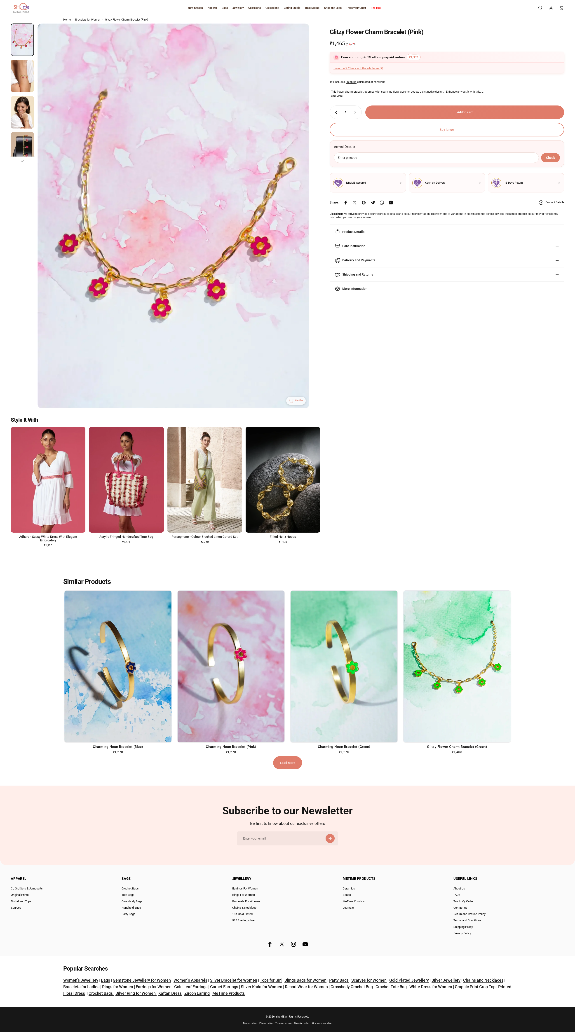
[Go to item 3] (22, 112)
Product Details (554, 202)
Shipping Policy (463, 927)
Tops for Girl (271, 980)
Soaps (347, 894)
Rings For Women (243, 894)
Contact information (322, 1023)
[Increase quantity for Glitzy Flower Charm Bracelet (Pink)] (356, 112)
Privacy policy (266, 1023)
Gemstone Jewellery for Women (142, 980)
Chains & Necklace (244, 907)
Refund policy (250, 1023)
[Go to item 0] (22, 39)
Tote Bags (128, 894)
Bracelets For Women (246, 901)
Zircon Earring (197, 993)
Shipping (351, 82)
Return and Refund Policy (469, 914)
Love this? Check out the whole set (356, 68)
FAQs (456, 894)
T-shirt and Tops (21, 901)
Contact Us (460, 907)
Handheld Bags (131, 907)
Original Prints (20, 894)
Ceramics (349, 888)
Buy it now (447, 129)
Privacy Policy (462, 933)
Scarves (16, 907)
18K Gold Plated (242, 914)
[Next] (297, 226)
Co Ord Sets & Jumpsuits (27, 888)
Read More (336, 96)
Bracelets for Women (88, 19)
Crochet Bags (130, 888)
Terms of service (283, 1023)
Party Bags (128, 914)
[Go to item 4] (22, 148)
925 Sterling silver (243, 920)
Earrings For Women (245, 888)
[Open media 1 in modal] (173, 215)
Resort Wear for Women (306, 986)
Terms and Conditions (467, 920)
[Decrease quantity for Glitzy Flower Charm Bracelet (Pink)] (335, 112)
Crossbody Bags (132, 901)
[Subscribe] (330, 838)
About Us (459, 888)
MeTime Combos (354, 901)
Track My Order (463, 901)
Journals (348, 907)
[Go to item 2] (22, 76)
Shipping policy (302, 1023)
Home (67, 19)
